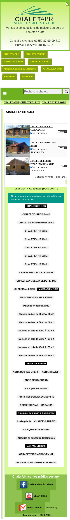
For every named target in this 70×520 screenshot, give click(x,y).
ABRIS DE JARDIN (40, 61)
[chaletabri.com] (35, 14)
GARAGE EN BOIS (52, 69)
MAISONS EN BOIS (13, 61)
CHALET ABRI (11, 54)
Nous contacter (34, 188)
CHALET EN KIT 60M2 (53, 102)
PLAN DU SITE (50, 188)
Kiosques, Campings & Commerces (20, 69)
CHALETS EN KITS (35, 54)
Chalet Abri (20, 188)
